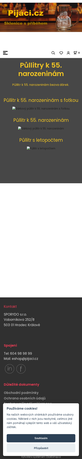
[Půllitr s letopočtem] (41, 148)
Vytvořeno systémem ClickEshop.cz (41, 456)
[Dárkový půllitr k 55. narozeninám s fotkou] (41, 108)
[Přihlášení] (68, 53)
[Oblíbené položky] (61, 53)
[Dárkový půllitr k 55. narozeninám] (41, 128)
